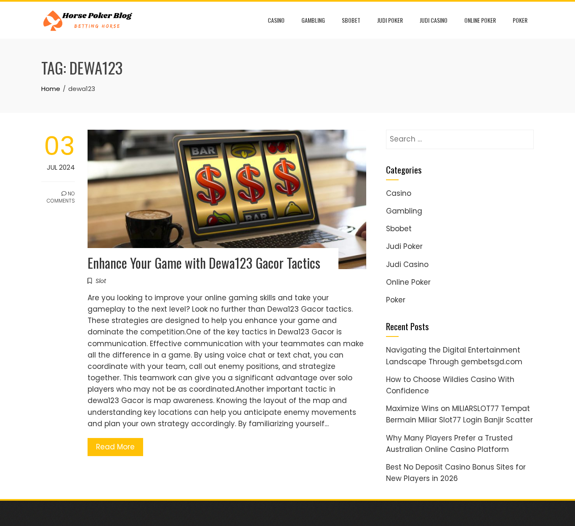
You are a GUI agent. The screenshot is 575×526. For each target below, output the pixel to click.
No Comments (61, 197)
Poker (520, 20)
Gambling (313, 20)
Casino (276, 20)
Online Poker (480, 20)
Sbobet (351, 20)
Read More (115, 447)
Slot (101, 281)
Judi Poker (390, 20)
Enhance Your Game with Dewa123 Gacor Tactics (204, 262)
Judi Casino (433, 20)
